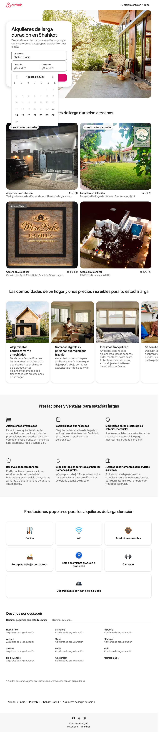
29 (47, 115)
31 (16, 121)
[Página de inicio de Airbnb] (14, 5)
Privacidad (72, 726)
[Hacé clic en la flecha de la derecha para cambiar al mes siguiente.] (53, 77)
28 (41, 115)
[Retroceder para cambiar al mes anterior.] (17, 77)
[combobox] (39, 57)
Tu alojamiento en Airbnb (135, 5)
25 (22, 115)
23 (53, 108)
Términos (85, 726)
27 (35, 115)
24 (16, 115)
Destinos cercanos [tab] (62, 620)
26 (29, 115)
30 (53, 115)
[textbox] (25, 68)
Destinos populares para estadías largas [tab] (26, 620)
